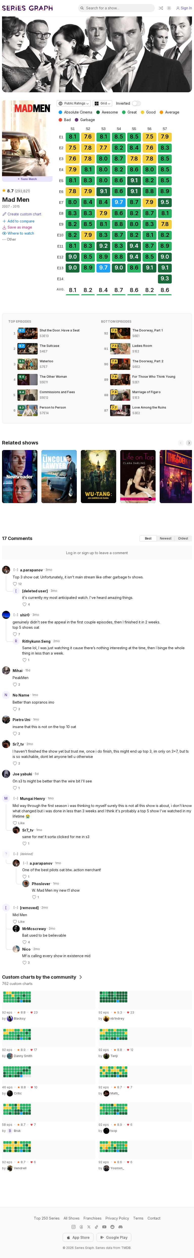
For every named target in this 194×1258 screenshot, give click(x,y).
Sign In (186, 8)
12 (20, 584)
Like (21, 823)
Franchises (93, 1218)
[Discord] (120, 1227)
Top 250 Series (47, 1218)
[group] (165, 538)
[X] (89, 1227)
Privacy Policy (117, 1218)
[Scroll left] (181, 443)
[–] (15, 569)
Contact (154, 1218)
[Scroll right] (189, 443)
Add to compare (21, 221)
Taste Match (27, 179)
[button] (6, 581)
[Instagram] (73, 1227)
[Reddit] (112, 1227)
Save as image (20, 227)
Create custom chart (24, 214)
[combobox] (74, 103)
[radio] (148, 538)
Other (11, 239)
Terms (138, 1218)
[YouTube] (104, 1227)
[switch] (136, 103)
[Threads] (81, 1227)
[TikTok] (96, 1227)
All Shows (72, 1218)
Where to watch (21, 233)
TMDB (126, 1248)
